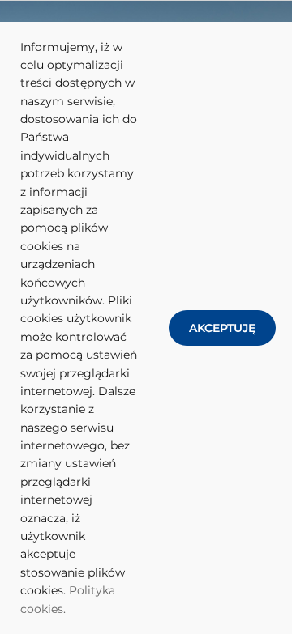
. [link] (64, 609)
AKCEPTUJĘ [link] (222, 328)
